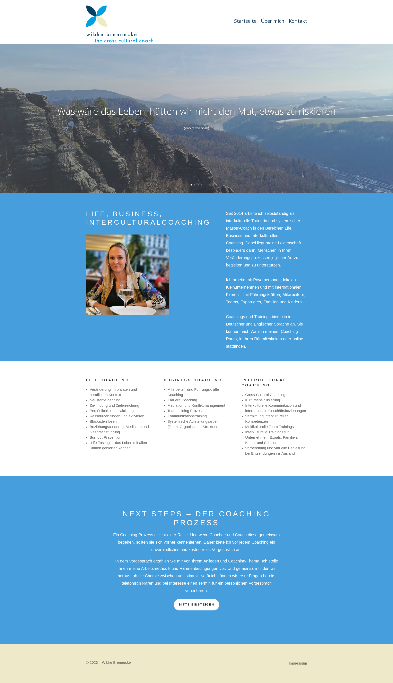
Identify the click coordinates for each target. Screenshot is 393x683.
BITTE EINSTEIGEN (196, 604)
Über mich (272, 21)
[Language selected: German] (383, 679)
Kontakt (298, 21)
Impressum (298, 663)
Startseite (245, 21)
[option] (383, 679)
